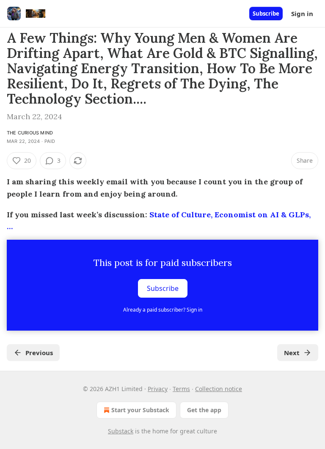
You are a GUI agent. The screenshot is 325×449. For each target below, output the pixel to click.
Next (292, 352)
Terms (181, 389)
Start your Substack (140, 410)
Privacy (158, 389)
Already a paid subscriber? (162, 309)
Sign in (302, 13)
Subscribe (266, 13)
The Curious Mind (30, 133)
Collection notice (218, 389)
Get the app (204, 410)
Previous (39, 352)
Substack (120, 431)
